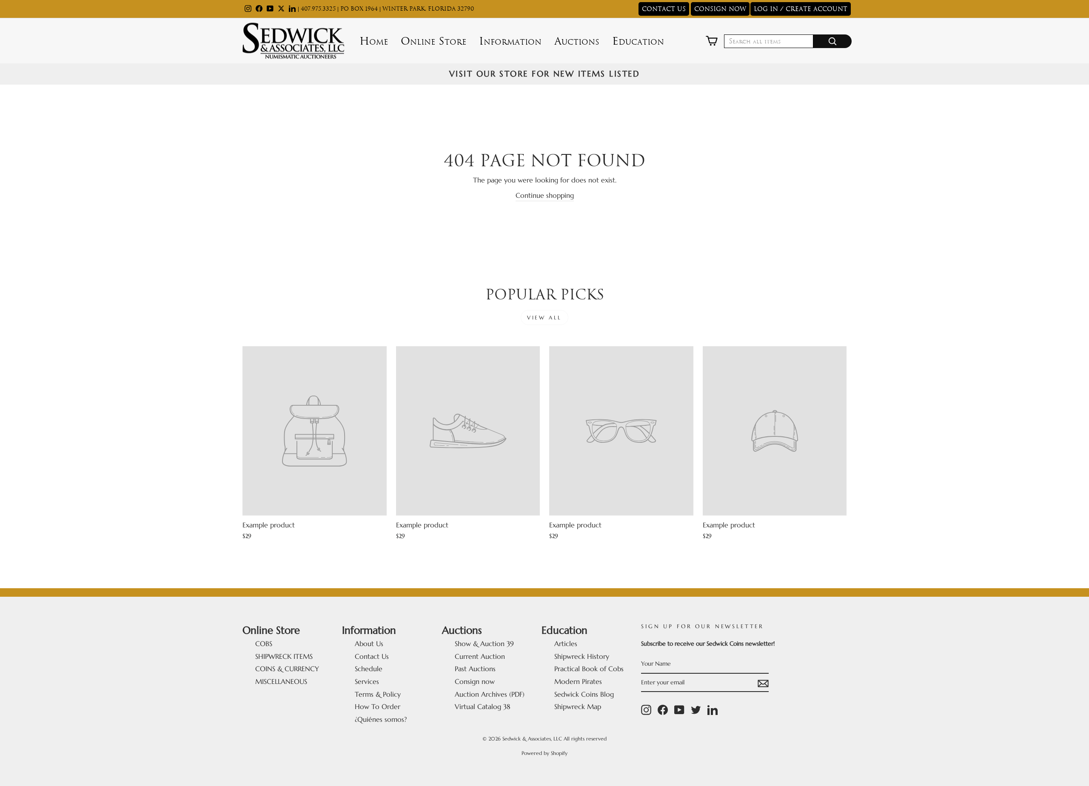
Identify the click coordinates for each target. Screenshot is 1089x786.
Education (638, 41)
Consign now (475, 681)
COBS (263, 643)
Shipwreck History (581, 656)
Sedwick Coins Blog (584, 694)
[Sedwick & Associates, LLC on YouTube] (679, 710)
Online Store (433, 41)
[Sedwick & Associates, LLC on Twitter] (696, 710)
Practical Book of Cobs (589, 668)
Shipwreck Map (577, 706)
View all (544, 317)
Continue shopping (545, 195)
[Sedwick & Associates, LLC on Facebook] (663, 710)
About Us (369, 643)
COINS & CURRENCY (287, 668)
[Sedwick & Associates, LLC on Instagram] (646, 710)
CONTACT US (664, 9)
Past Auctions (475, 668)
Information (510, 41)
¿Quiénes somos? (381, 719)
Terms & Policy (378, 694)
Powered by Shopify (544, 753)
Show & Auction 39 (484, 643)
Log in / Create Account (800, 9)
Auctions (576, 41)
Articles (565, 643)
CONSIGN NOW (720, 9)
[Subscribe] (763, 683)
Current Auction (480, 656)
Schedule (368, 668)
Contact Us (372, 656)
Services (367, 681)
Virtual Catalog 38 (482, 706)
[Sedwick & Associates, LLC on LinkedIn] (712, 710)
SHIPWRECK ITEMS (284, 656)
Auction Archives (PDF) (490, 694)
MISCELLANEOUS (281, 681)
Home (373, 41)
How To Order (377, 706)
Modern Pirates (578, 681)
